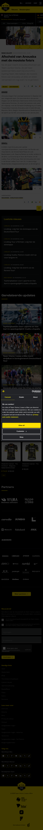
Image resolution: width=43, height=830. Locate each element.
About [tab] (35, 397)
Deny (21, 437)
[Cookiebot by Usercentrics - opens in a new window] (32, 391)
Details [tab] (21, 397)
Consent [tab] (8, 397)
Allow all (21, 425)
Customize (20, 431)
